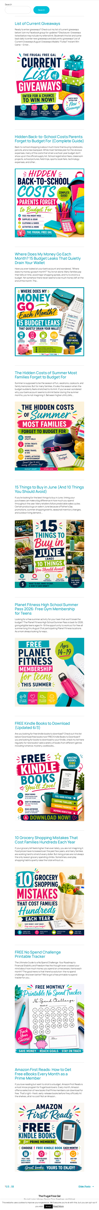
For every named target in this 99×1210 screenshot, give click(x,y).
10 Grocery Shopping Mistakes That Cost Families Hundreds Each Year (46, 839)
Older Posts (86, 1186)
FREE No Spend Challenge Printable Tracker (38, 954)
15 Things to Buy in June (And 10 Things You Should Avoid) (49, 489)
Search (8, 4)
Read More (58, 1206)
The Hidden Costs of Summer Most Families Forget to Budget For (46, 375)
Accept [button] (48, 1206)
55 (12, 1186)
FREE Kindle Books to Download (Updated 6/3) (42, 725)
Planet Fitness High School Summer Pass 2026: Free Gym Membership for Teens (46, 608)
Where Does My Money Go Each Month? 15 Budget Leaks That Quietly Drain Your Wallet (48, 258)
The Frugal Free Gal (50, 1196)
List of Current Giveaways (37, 23)
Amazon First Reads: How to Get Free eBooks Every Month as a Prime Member (43, 1073)
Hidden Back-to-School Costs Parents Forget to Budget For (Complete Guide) (49, 138)
